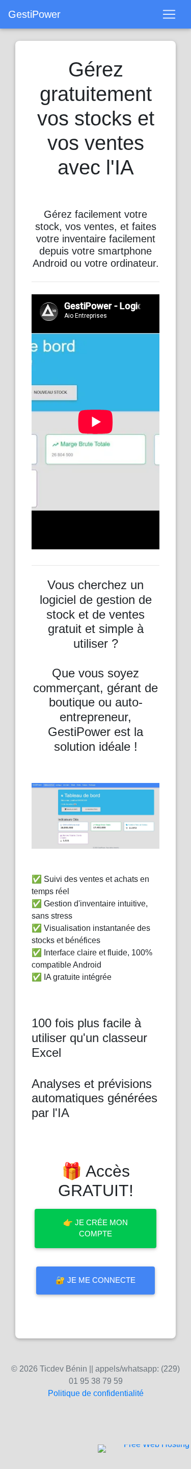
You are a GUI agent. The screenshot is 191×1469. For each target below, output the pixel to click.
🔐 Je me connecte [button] (95, 1280)
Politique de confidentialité (96, 1393)
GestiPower (34, 14)
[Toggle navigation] (169, 14)
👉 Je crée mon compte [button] (95, 1228)
